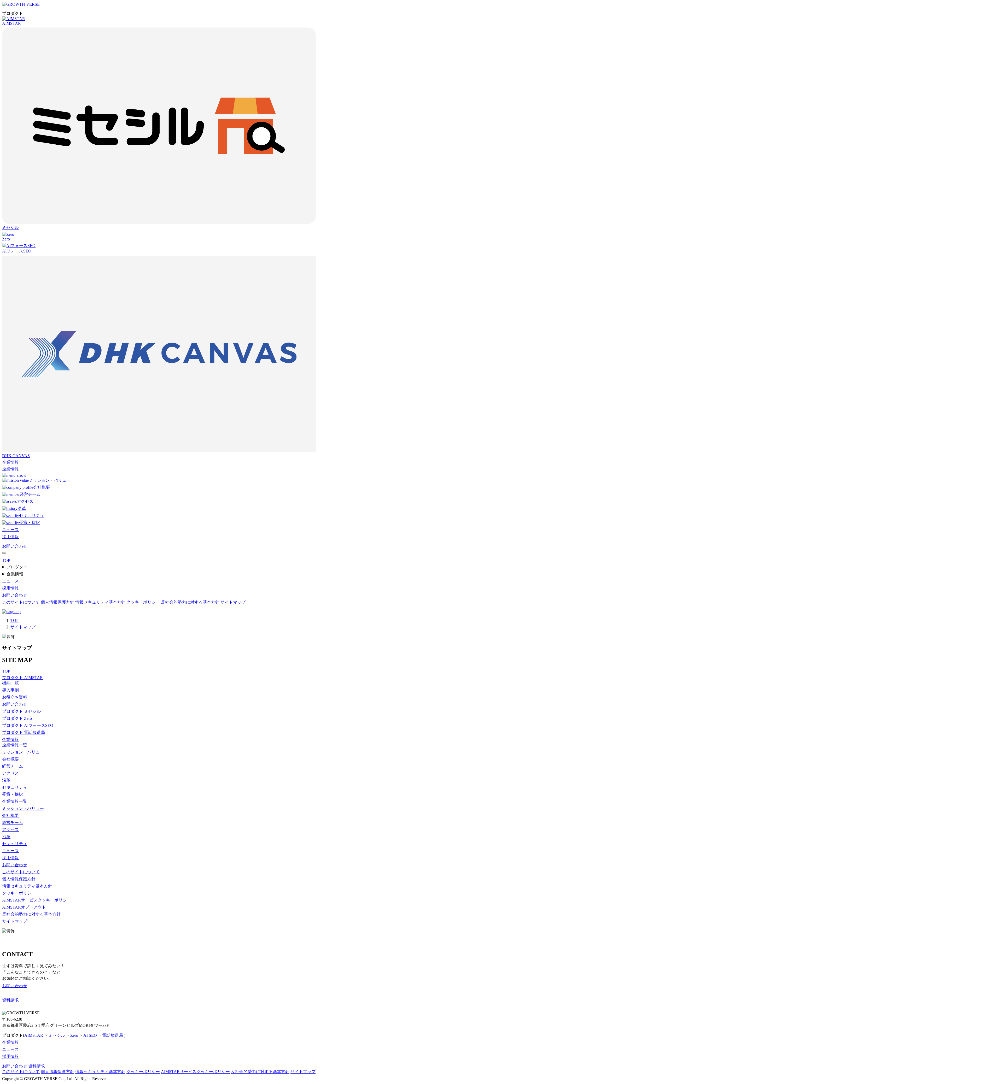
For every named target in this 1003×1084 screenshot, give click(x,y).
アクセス (25, 501)
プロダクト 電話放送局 (23, 732)
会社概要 (41, 487)
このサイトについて (21, 602)
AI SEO (90, 1035)
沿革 (22, 508)
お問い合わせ (14, 546)
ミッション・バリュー (50, 480)
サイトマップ (233, 602)
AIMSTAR (11, 23)
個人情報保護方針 (57, 602)
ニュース (10, 529)
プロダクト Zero (17, 718)
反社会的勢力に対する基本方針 (190, 602)
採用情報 (10, 536)
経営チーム (30, 494)
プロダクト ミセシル (21, 711)
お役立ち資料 (14, 697)
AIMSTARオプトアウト (24, 907)
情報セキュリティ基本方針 (100, 602)
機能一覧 (10, 683)
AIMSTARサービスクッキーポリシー (36, 900)
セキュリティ (31, 515)
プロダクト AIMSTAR (22, 677)
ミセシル (56, 1035)
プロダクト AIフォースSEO (27, 725)
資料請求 (36, 1066)
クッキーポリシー (143, 602)
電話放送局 (112, 1035)
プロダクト (17, 567)
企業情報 (10, 462)
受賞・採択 (29, 522)
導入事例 (10, 690)
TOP (14, 620)
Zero (6, 239)
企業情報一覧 (14, 745)
